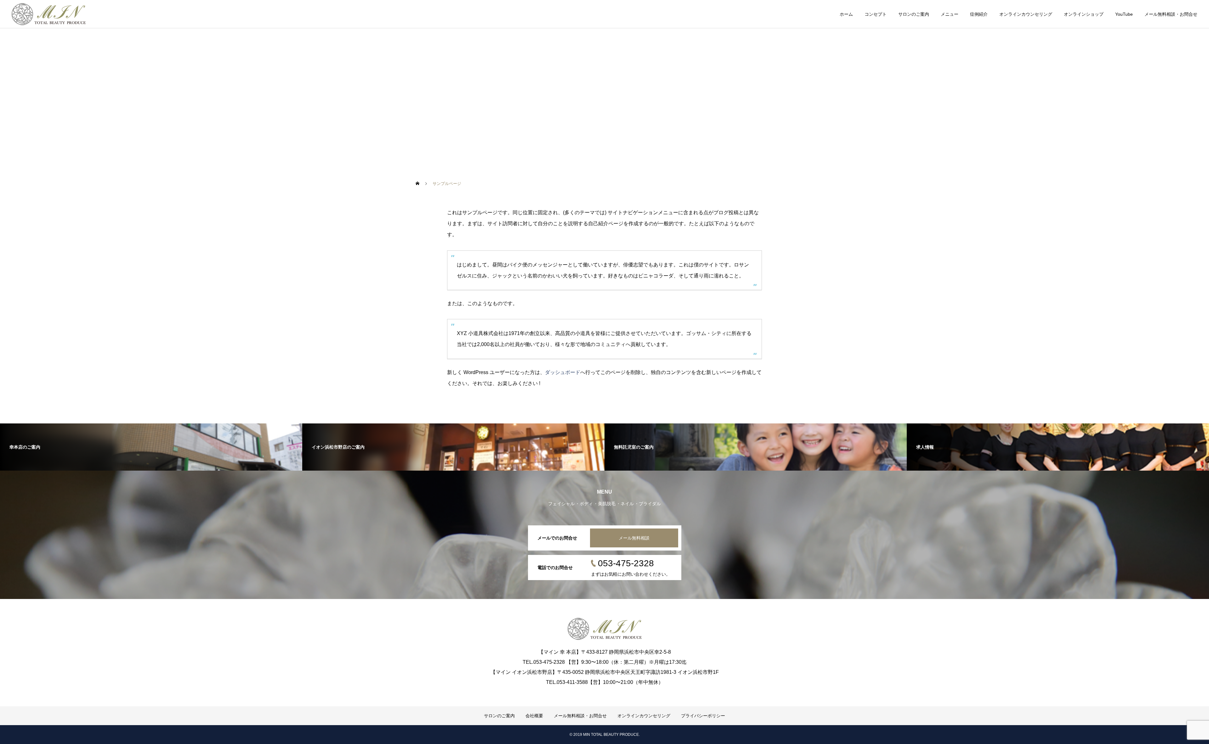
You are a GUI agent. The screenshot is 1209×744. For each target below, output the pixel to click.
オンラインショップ (1084, 14)
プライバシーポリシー (703, 715)
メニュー (949, 14)
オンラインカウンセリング (1025, 14)
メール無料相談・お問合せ (1170, 14)
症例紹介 (979, 14)
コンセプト (876, 14)
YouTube (1124, 14)
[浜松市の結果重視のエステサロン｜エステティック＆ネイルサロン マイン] (49, 14)
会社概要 (534, 715)
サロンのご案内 (913, 14)
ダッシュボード (562, 372)
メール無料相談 (634, 537)
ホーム (846, 14)
